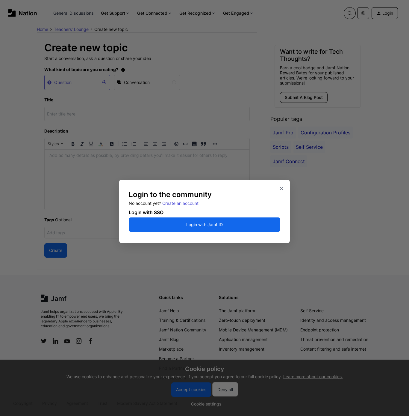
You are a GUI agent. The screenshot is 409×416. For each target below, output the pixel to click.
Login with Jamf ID (204, 224)
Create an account (180, 203)
